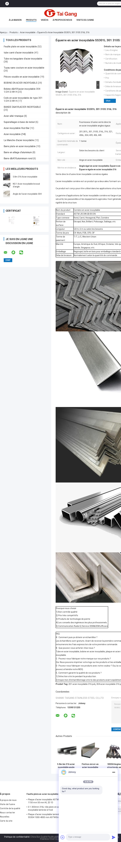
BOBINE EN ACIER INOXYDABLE (20, 82)
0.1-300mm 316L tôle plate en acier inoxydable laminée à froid (45, 808)
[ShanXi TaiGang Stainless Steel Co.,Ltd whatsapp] (15, 252)
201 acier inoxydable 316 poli (81, 684)
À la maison (15, 20)
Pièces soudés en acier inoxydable (21, 76)
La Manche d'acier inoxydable (19, 140)
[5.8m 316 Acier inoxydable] (7, 176)
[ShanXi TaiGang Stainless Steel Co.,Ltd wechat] (23, 252)
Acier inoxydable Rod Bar (16, 128)
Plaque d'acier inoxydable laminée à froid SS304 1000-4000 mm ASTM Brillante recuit (47, 816)
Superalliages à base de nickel (19, 122)
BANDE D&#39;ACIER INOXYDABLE (22, 107)
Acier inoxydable (27, 32)
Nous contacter (7, 812)
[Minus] (113, 772)
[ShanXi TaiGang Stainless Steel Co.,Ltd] (60, 13)
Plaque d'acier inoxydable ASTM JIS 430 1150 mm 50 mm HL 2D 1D (47, 801)
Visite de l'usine (85, 20)
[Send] (113, 837)
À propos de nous (62, 20)
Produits (31, 20)
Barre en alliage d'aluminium (18, 152)
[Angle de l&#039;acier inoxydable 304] (7, 193)
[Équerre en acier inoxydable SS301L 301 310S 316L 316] (76, 63)
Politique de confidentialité (17, 837)
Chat (108, 101)
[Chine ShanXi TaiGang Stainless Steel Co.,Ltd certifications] (12, 221)
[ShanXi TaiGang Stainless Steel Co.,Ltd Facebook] (7, 3)
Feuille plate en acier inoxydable (20, 46)
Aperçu (3, 32)
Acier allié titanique (13, 116)
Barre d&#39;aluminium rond (18, 158)
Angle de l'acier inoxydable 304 (27, 194)
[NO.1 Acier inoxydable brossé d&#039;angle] (7, 185)
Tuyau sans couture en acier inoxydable (24, 67)
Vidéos (44, 20)
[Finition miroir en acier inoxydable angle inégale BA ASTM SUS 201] (90, 751)
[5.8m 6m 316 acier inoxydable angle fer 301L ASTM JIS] (66, 751)
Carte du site (6, 821)
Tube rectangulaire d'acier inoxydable (23, 58)
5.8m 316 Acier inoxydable (25, 177)
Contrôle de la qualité (10, 808)
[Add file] (62, 837)
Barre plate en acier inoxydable (20, 146)
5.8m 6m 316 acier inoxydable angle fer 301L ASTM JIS (66, 766)
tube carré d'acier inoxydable (18, 52)
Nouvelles (4, 817)
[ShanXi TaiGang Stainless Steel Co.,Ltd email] (7, 252)
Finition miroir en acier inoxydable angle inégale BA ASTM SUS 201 (90, 766)
